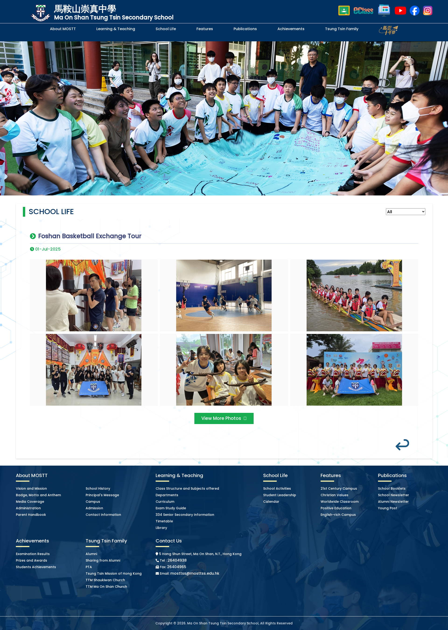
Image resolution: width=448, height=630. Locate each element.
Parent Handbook (31, 514)
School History (98, 488)
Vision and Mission (31, 488)
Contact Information (103, 514)
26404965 (176, 567)
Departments (167, 495)
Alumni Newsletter (393, 501)
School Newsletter (393, 495)
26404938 (177, 560)
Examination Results (33, 554)
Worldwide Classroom (340, 501)
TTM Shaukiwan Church (105, 580)
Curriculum (165, 501)
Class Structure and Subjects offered (187, 488)
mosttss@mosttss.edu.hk (194, 573)
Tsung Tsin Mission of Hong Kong (114, 573)
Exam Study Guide (171, 508)
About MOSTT (63, 29)
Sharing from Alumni (103, 560)
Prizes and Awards (31, 560)
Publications (245, 29)
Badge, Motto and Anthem (38, 495)
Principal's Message (102, 495)
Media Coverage (30, 501)
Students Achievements (36, 567)
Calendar (271, 501)
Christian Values (334, 495)
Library (161, 527)
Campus (93, 501)
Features (204, 29)
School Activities (277, 488)
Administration (28, 508)
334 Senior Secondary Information (185, 514)
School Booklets (392, 488)
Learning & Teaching (115, 29)
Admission (94, 508)
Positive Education (336, 508)
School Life (166, 29)
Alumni (91, 554)
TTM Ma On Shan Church (106, 586)
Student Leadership (279, 495)
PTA (89, 567)
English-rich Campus (338, 514)
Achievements (290, 29)
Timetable (164, 521)
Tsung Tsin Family (341, 29)
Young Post (387, 508)
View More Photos (221, 418)
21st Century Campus (339, 488)
